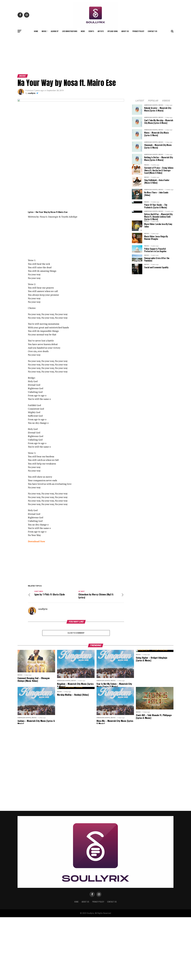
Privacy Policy (138, 31)
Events (91, 31)
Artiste (101, 31)
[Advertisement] (95, 53)
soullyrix (31, 93)
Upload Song (112, 31)
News (83, 31)
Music (44, 31)
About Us (125, 31)
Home (36, 31)
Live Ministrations (69, 31)
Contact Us (152, 31)
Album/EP (54, 31)
